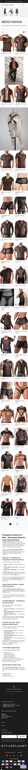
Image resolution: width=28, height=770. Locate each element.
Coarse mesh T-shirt (6, 53)
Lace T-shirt (18, 261)
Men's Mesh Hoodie (19, 215)
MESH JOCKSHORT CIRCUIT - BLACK (21, 332)
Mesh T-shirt (4, 354)
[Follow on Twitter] (10, 755)
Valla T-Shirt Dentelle (20, 285)
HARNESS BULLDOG (5, 424)
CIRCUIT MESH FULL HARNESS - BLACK (5, 447)
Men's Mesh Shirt (19, 239)
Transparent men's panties (19, 193)
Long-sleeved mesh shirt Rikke (5, 518)
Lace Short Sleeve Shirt (7, 169)
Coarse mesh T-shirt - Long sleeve (6, 332)
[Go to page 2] (17, 524)
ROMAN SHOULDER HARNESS (19, 471)
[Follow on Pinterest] (17, 755)
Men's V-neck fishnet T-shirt (6, 193)
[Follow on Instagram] (14, 755)
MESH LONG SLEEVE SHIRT (6, 239)
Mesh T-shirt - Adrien (20, 307)
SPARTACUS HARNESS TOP (20, 424)
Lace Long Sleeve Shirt (20, 378)
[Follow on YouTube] (21, 755)
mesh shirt (17, 517)
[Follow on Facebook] (6, 755)
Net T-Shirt (3, 285)
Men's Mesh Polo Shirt (20, 169)
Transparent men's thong (5, 308)
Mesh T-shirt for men (20, 53)
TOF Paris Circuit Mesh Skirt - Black (6, 494)
